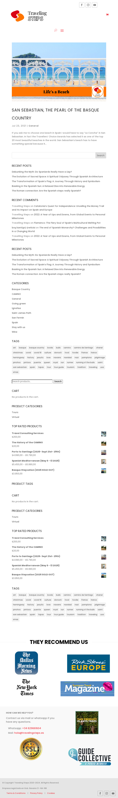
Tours (15, 412)
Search (58, 381)
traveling (93, 367)
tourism (70, 367)
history (30, 357)
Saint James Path (21, 312)
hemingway (18, 357)
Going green (19, 303)
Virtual (15, 417)
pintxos (27, 362)
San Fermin (18, 317)
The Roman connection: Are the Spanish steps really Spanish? (46, 190)
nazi (77, 357)
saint (100, 362)
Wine (14, 331)
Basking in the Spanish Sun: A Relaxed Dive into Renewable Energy (48, 186)
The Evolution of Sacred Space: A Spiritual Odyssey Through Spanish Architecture (57, 176)
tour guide (59, 367)
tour (49, 367)
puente (37, 362)
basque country (36, 347)
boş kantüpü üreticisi (23, 227)
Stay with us (18, 327)
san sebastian (20, 367)
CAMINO (16, 294)
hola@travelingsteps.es (29, 733)
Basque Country (21, 289)
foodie (75, 352)
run (62, 362)
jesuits (40, 357)
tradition (81, 367)
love (49, 357)
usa (102, 367)
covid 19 (37, 352)
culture (47, 352)
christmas (18, 352)
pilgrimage (100, 357)
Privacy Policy (36, 793)
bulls (58, 347)
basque (22, 347)
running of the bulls (85, 362)
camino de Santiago (83, 347)
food (67, 352)
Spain (15, 322)
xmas (15, 372)
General (34, 125)
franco (94, 352)
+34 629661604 (31, 728)
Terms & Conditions (16, 793)
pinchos (17, 362)
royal (55, 362)
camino (67, 347)
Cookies (51, 793)
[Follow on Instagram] (88, 5)
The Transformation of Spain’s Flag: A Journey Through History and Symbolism (56, 181)
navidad (68, 357)
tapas (41, 367)
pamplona (87, 357)
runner (70, 362)
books (50, 347)
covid (28, 352)
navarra (57, 357)
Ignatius (16, 308)
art (14, 347)
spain (32, 367)
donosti (58, 352)
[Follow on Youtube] (94, 5)
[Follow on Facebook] (81, 5)
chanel (99, 347)
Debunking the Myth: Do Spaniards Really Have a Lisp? (42, 171)
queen (47, 362)
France (84, 352)
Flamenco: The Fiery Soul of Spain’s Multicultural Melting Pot (67, 222)
